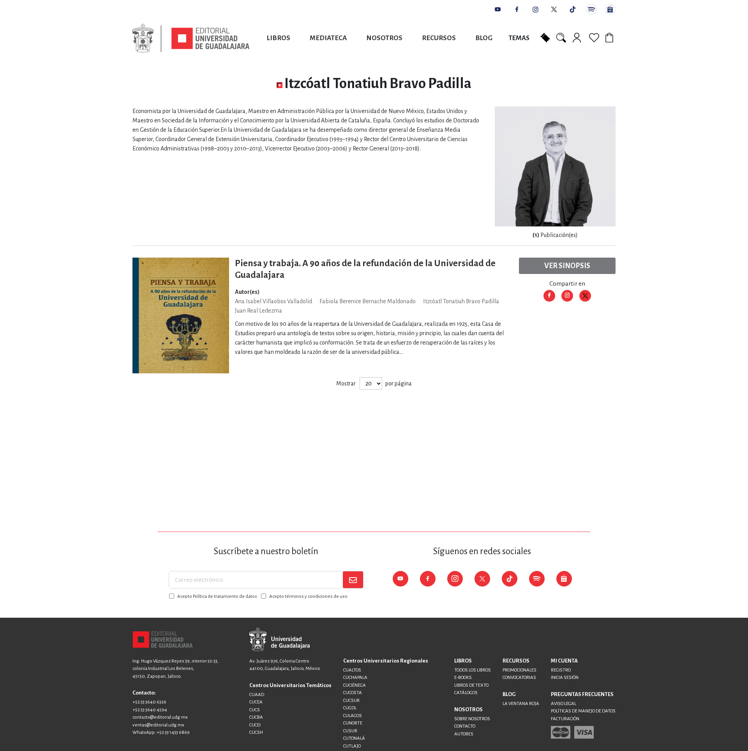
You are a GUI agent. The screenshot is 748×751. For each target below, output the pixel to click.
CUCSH (256, 732)
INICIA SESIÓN (565, 677)
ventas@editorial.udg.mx (158, 725)
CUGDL (349, 707)
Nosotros (384, 38)
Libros (278, 38)
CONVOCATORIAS (519, 677)
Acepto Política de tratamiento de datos (217, 596)
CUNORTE (352, 723)
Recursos (439, 38)
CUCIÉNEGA (354, 685)
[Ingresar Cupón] (545, 37)
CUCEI (255, 725)
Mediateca (328, 38)
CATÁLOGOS (466, 692)
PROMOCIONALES (519, 670)
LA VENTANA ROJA (521, 703)
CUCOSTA (352, 692)
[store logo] (190, 38)
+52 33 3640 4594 (149, 709)
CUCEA (256, 702)
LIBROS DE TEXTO (471, 685)
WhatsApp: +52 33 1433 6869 (161, 732)
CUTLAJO (352, 746)
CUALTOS (352, 670)
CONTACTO (464, 726)
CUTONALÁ (354, 738)
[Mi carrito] (610, 37)
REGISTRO (561, 670)
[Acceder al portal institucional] (279, 639)
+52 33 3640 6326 (149, 702)
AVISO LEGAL (563, 703)
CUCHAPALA (355, 677)
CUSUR (350, 730)
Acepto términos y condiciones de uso (308, 596)
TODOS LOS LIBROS (472, 670)
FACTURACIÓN (565, 718)
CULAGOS (352, 715)
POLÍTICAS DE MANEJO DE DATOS (583, 711)
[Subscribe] (353, 579)
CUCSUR (351, 700)
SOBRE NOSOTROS (472, 718)
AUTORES (463, 734)
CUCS (254, 709)
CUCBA (256, 717)
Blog (483, 38)
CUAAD (256, 694)
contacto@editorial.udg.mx (160, 717)
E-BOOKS (463, 677)
